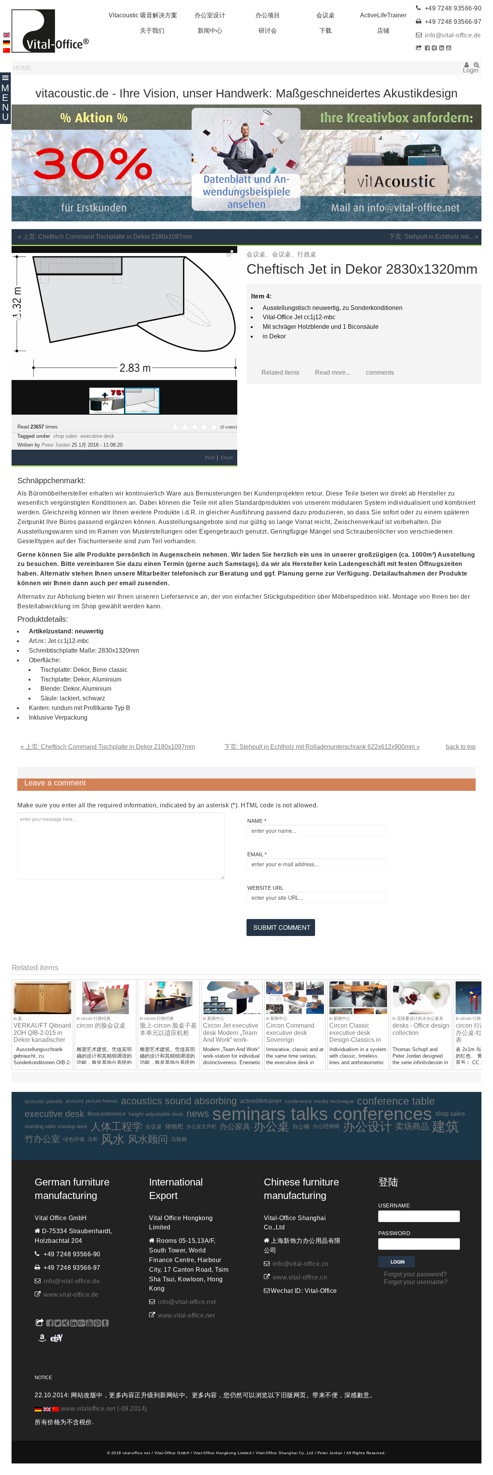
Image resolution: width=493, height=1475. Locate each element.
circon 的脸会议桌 (101, 1025)
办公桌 (271, 1126)
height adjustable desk (156, 1114)
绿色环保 (74, 1139)
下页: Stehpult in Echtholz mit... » (433, 236)
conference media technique (319, 1101)
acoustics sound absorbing (179, 1101)
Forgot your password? (415, 1274)
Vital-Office (50, 31)
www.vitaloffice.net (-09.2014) (104, 1408)
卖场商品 (412, 1126)
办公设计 (367, 1126)
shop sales (65, 436)
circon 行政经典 (96, 1018)
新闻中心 (210, 30)
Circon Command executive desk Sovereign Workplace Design (291, 1036)
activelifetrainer (261, 1101)
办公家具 (235, 1126)
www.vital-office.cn (300, 1277)
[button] (230, 253)
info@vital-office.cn (301, 1264)
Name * (256, 821)
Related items (280, 372)
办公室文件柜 (201, 1126)
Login (466, 67)
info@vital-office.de (453, 35)
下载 (325, 30)
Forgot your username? (416, 1282)
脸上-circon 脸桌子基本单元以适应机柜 (168, 1029)
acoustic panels (43, 1101)
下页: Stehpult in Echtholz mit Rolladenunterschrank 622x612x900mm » (322, 746)
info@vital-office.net (187, 1302)
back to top (461, 746)
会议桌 (325, 15)
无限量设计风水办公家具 (420, 1018)
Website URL (265, 888)
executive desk (97, 436)
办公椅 (301, 1126)
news (197, 1113)
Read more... (332, 372)
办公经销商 (326, 1126)
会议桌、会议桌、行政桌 (281, 254)
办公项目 (267, 15)
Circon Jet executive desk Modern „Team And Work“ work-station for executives (231, 1036)
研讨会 (267, 30)
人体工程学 (117, 1126)
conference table (396, 1101)
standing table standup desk (56, 1126)
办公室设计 (210, 15)
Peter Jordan (56, 445)
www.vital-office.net (186, 1315)
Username (394, 1205)
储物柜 (174, 1126)
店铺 (383, 30)
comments (380, 372)
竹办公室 (42, 1139)
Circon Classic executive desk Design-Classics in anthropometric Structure (355, 1040)
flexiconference (106, 1113)
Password (394, 1233)
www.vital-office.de (71, 1294)
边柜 (93, 1139)
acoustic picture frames (91, 1101)
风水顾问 (148, 1139)
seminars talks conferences (322, 1114)
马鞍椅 (179, 1139)
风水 (113, 1139)
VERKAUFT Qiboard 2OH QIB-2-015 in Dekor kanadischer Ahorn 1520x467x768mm (42, 1040)
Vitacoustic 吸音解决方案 (143, 15)
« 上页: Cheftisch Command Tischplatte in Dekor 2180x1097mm (105, 236)
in (15, 1018)
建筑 (445, 1126)
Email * (257, 854)
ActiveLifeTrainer (383, 15)
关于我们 (152, 30)
